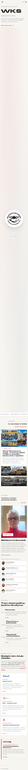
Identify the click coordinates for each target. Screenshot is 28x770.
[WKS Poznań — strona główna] (2, 2)
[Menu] (26, 2)
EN (23, 1)
